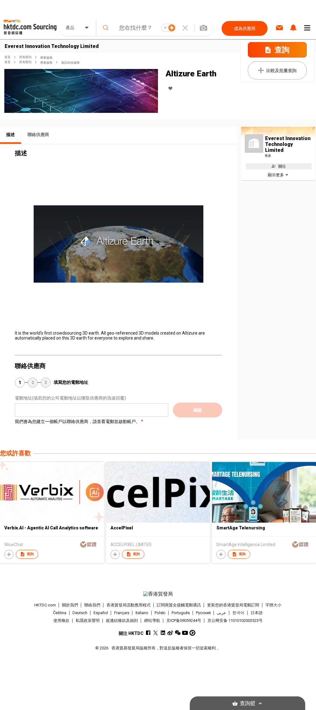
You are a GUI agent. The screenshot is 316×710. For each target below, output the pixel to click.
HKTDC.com (45, 605)
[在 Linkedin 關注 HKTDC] (163, 633)
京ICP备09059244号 (183, 620)
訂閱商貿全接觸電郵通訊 (179, 605)
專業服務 (46, 57)
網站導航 (152, 620)
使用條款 (61, 620)
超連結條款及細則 (122, 620)
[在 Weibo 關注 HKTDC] (170, 633)
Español (101, 612)
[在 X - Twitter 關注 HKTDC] (155, 633)
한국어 (238, 612)
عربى (221, 612)
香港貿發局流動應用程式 (128, 605)
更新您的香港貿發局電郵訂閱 (233, 605)
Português (181, 612)
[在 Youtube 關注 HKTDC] (185, 633)
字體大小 (273, 605)
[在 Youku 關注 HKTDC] (192, 633)
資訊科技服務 (70, 62)
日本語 (257, 612)
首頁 (7, 57)
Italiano (141, 612)
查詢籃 (248, 703)
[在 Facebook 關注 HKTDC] (148, 633)
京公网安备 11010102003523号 (235, 620)
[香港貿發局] (158, 594)
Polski (160, 612)
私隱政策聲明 (88, 620)
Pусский (203, 612)
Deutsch (80, 612)
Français (121, 612)
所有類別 (25, 57)
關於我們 (70, 605)
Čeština (59, 612)
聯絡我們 (92, 605)
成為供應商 (245, 28)
